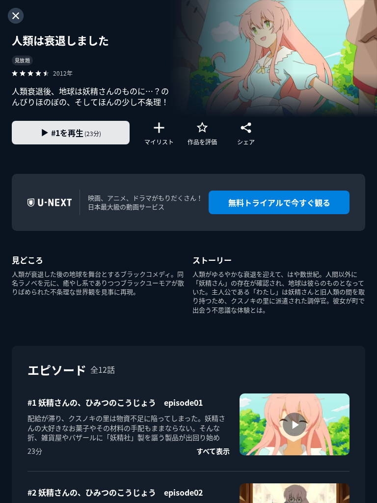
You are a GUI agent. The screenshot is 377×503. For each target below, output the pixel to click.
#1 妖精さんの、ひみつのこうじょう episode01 (115, 402)
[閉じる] (16, 16)
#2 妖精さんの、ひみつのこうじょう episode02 (115, 492)
